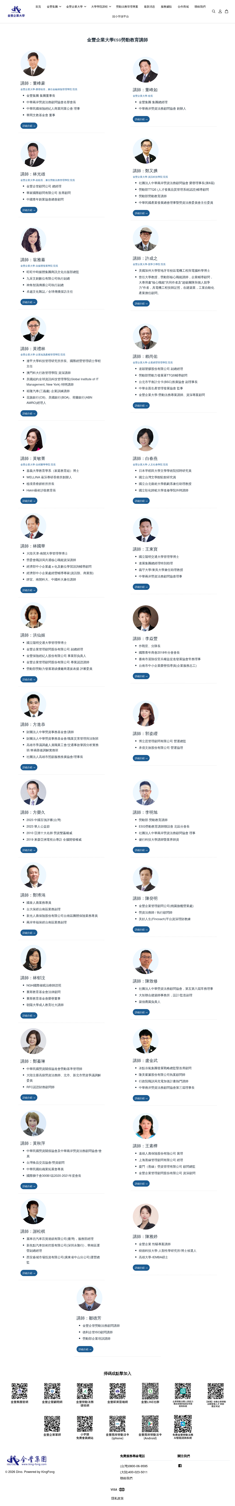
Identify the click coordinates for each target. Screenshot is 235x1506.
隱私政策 (117, 1498)
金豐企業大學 (74, 6)
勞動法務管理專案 (127, 6)
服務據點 (166, 6)
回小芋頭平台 (120, 16)
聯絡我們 (200, 6)
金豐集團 (52, 6)
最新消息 (149, 6)
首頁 (38, 6)
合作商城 (183, 6)
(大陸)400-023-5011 (134, 1472)
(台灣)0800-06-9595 (134, 1466)
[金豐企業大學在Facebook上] (180, 1466)
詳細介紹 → (29, 125)
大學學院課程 (99, 6)
